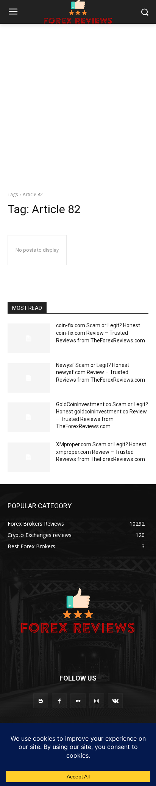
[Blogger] (40, 700)
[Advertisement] (78, 105)
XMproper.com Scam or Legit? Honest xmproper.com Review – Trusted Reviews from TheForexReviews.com (101, 451)
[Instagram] (96, 700)
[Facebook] (59, 700)
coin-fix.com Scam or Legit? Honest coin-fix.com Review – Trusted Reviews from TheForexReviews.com (100, 332)
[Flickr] (77, 700)
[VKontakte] (115, 700)
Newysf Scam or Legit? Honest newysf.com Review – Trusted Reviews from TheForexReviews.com (100, 372)
